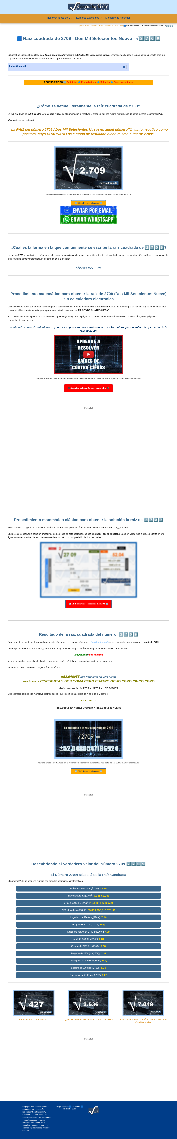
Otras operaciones (123, 82)
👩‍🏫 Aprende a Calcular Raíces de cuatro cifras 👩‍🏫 (88, 388)
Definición (72, 82)
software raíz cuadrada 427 (34, 1019)
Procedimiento (89, 82)
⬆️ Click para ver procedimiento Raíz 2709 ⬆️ (88, 604)
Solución (105, 82)
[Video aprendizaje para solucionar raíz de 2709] (88, 354)
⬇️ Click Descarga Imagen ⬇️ (88, 203)
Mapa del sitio (62, 1106)
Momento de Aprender (117, 17)
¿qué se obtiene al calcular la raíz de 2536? (88, 1019)
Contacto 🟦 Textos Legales (73, 1107)
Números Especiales (87, 17)
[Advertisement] (88, 453)
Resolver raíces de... (58, 17)
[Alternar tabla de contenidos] (123, 67)
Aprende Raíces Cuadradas (88, 25)
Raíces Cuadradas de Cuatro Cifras (111, 25)
